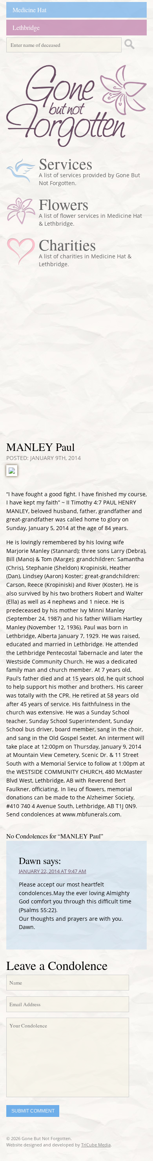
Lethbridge (26, 27)
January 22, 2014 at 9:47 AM (52, 871)
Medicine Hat (29, 10)
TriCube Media (96, 1145)
